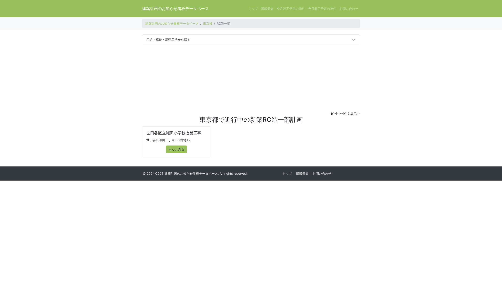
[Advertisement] (251, 74)
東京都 (207, 23)
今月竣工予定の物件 (291, 9)
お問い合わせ (348, 9)
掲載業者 (267, 9)
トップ (253, 9)
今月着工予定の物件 (322, 9)
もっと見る (176, 149)
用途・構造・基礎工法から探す (168, 40)
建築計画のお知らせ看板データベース (175, 8)
